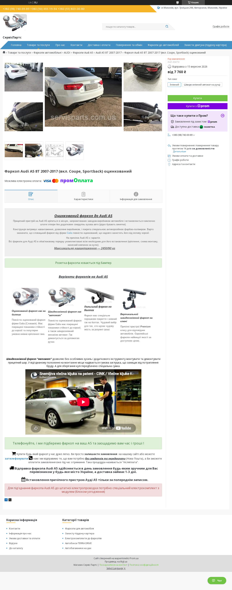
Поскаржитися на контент (113, 564)
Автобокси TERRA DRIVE (78, 543)
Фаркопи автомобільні (47, 52)
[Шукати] (166, 26)
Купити (197, 98)
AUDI (67, 52)
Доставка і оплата (99, 45)
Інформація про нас (20, 533)
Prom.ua (134, 558)
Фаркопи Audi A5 (83, 52)
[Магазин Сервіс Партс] (15, 23)
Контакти (76, 45)
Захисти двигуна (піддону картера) (205, 45)
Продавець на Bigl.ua (116, 561)
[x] (10, 500)
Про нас (60, 45)
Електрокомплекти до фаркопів (83, 538)
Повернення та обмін (129, 45)
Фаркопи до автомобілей (163, 45)
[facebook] (6, 500)
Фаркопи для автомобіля (79, 528)
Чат (219, 580)
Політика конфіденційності (144, 564)
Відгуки (13, 543)
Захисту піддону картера (79, 533)
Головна (16, 45)
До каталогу (16, 548)
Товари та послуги (38, 45)
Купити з (191, 106)
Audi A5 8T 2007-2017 (109, 52)
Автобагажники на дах (78, 548)
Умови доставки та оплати (24, 538)
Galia (69, 233)
